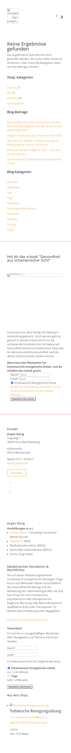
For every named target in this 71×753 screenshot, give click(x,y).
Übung (11, 224)
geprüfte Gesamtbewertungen (29, 722)
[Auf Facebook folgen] (37, 483)
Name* (14, 374)
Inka (9, 192)
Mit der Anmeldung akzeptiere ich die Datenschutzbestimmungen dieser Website (35, 391)
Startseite (13, 214)
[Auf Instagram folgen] (37, 492)
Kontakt (17, 473)
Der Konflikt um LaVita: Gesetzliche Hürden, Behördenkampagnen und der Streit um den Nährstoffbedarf (34, 126)
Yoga (10, 230)
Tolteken (12, 219)
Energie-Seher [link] (18, 532)
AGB (26, 620)
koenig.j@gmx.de (17, 463)
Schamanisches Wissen (21, 208)
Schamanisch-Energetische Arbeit (35, 383)
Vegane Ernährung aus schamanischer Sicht (34, 135)
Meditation (14, 203)
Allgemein (13, 187)
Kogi (10, 198)
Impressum (14, 620)
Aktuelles (12, 182)
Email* (14, 379)
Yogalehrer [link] (16, 541)
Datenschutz (40, 620)
